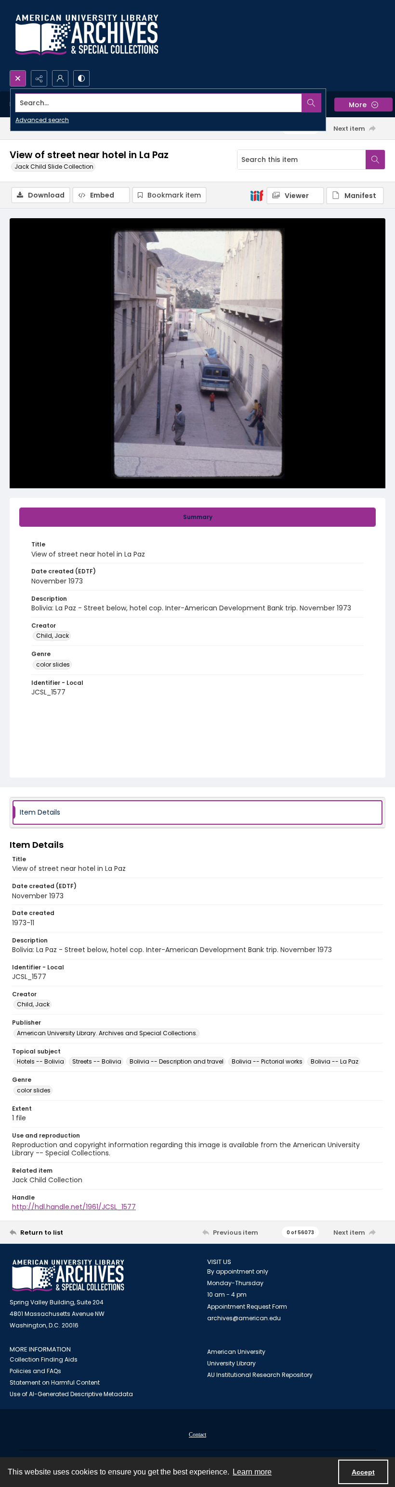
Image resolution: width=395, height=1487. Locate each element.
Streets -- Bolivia (96, 1061)
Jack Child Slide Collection (53, 166)
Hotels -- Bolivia (40, 1061)
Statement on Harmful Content (55, 1382)
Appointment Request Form (247, 1306)
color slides (53, 664)
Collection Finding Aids (44, 1359)
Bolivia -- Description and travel (177, 1061)
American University (236, 1352)
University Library (231, 1363)
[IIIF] (256, 195)
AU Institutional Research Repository (260, 1375)
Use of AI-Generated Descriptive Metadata (71, 1394)
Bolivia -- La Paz (334, 1061)
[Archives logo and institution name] (87, 35)
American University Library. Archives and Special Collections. (107, 1033)
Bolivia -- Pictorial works (267, 1061)
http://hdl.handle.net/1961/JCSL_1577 (74, 1207)
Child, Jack (52, 636)
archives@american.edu (244, 1318)
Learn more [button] (252, 1472)
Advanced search (42, 120)
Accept (363, 1472)
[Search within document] (375, 159)
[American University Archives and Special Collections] (68, 1275)
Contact (197, 1434)
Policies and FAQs (35, 1371)
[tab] (197, 517)
